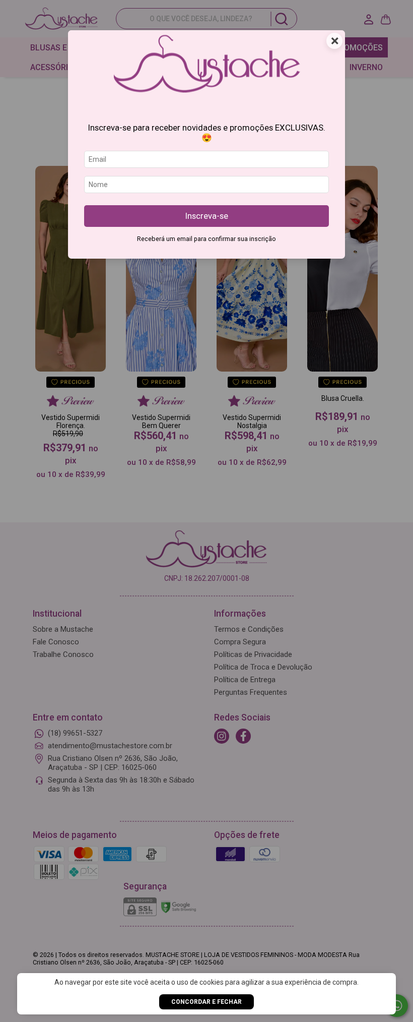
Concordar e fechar (206, 1001)
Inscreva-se (206, 216)
